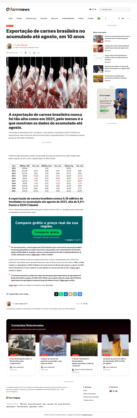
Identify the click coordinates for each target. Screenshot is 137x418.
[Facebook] (84, 303)
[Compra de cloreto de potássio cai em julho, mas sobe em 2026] (52, 345)
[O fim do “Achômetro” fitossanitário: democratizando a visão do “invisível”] (84, 345)
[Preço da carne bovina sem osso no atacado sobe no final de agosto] (98, 39)
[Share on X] (26, 53)
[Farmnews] (18, 10)
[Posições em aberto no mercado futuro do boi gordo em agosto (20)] (98, 69)
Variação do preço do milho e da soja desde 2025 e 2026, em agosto (114, 361)
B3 (56, 404)
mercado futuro (22, 406)
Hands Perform (87, 415)
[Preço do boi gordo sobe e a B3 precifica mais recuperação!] (21, 345)
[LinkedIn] (95, 9)
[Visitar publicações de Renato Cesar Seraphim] (73, 369)
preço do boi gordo (34, 404)
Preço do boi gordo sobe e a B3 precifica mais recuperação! (21, 361)
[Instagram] (93, 9)
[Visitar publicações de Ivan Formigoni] (9, 46)
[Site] (81, 303)
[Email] (70, 294)
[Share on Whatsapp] (61, 294)
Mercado (10, 25)
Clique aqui (35, 255)
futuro (41, 406)
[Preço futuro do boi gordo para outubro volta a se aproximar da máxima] (98, 58)
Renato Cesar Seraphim (83, 369)
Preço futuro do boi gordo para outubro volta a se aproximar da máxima (116, 57)
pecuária (50, 404)
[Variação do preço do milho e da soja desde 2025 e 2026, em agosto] (115, 345)
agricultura (33, 406)
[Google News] (90, 9)
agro (44, 404)
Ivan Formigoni (21, 45)
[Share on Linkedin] (66, 294)
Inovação (75, 355)
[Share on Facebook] (21, 53)
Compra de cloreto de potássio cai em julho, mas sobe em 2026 (51, 361)
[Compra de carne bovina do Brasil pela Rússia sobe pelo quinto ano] (98, 48)
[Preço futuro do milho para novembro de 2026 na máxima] (98, 78)
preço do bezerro (64, 404)
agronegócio (10, 406)
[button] (105, 18)
